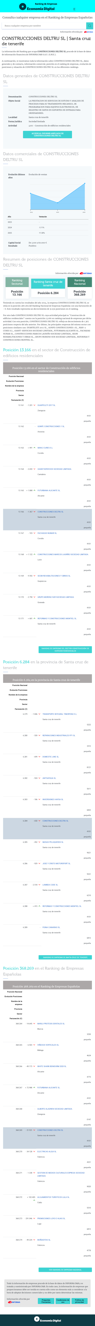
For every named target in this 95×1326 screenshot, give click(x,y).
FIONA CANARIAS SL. (51, 927)
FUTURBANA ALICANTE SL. (49, 490)
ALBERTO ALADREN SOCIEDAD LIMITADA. (55, 1109)
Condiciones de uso (63, 1301)
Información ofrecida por (71, 32)
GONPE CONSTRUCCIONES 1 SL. (51, 426)
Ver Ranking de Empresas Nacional (65, 1270)
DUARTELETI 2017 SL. (47, 405)
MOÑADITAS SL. (44, 1240)
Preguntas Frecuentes (46, 1301)
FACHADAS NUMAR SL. (47, 533)
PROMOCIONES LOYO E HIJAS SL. (51, 1218)
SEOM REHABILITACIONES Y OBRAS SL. (54, 576)
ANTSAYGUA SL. (49, 778)
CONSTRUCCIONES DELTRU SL (50, 512)
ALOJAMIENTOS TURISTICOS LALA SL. (53, 1197)
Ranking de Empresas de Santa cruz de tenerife (65, 957)
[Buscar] (89, 25)
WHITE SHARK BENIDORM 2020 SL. (52, 1066)
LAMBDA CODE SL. (50, 885)
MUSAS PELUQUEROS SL (53, 842)
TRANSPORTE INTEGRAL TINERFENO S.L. (60, 714)
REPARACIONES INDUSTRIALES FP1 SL (59, 735)
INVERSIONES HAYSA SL (53, 799)
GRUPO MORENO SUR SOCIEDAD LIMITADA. (56, 597)
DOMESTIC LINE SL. (51, 757)
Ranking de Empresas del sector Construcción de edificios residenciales (65, 649)
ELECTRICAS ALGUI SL (46, 1151)
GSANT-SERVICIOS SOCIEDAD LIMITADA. (55, 469)
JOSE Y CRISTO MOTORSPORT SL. (57, 863)
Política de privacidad (79, 1301)
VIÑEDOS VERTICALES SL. (48, 1045)
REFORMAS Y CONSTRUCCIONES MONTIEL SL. (57, 618)
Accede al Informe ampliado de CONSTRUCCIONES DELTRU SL (47, 134)
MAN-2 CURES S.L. (45, 448)
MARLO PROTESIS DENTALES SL (51, 1023)
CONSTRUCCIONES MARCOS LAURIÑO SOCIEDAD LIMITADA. (63, 554)
